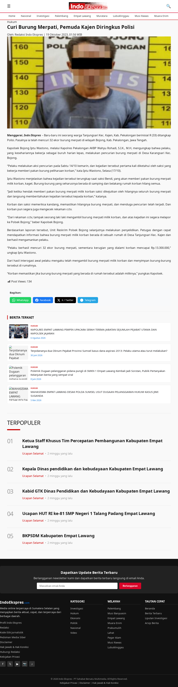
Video (73, 632)
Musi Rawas (142, 16)
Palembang (61, 16)
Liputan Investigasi (156, 618)
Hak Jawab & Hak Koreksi (14, 647)
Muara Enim (161, 16)
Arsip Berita (152, 623)
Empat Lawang (82, 16)
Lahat (111, 632)
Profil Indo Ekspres (11, 622)
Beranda (150, 608)
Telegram (90, 300)
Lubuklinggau (121, 16)
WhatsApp (23, 300)
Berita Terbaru (153, 613)
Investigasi (43, 16)
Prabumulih (114, 628)
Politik (73, 623)
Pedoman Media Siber (13, 637)
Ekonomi (75, 618)
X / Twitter (68, 300)
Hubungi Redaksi (10, 651)
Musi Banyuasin (117, 613)
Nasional (26, 16)
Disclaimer (6, 642)
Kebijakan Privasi (10, 656)
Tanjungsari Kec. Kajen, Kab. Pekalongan (109, 135)
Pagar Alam (114, 637)
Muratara (101, 16)
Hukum (12, 22)
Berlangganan (130, 586)
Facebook (45, 300)
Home (12, 16)
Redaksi (4, 627)
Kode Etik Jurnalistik (11, 632)
